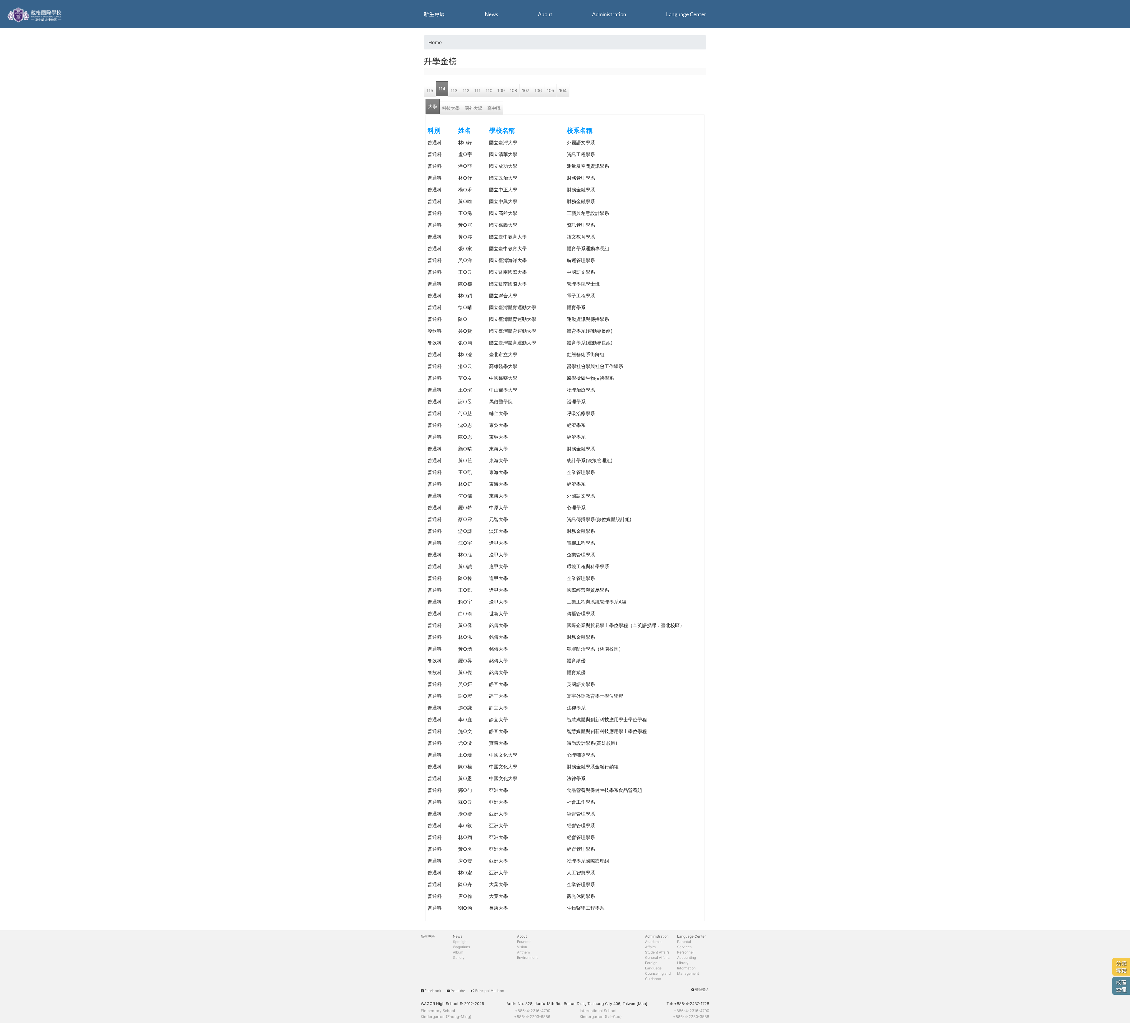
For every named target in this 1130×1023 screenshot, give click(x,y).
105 (550, 90)
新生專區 (434, 14)
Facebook (433, 990)
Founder (524, 941)
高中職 (494, 108)
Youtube (458, 990)
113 (454, 90)
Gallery (459, 957)
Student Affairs (657, 952)
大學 (432, 106)
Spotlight (460, 941)
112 (466, 90)
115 (429, 90)
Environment (527, 957)
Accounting (686, 957)
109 (501, 90)
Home (435, 42)
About (545, 14)
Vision (522, 947)
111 (477, 90)
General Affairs (657, 957)
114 (442, 89)
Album (458, 952)
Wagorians (461, 947)
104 (563, 90)
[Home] (35, 14)
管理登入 (702, 989)
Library (683, 963)
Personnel (685, 952)
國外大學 (473, 108)
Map (642, 1003)
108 (513, 90)
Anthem (523, 952)
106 (538, 90)
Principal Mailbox (489, 990)
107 (525, 90)
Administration (609, 14)
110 (489, 90)
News (491, 14)
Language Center (686, 14)
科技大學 (451, 108)
